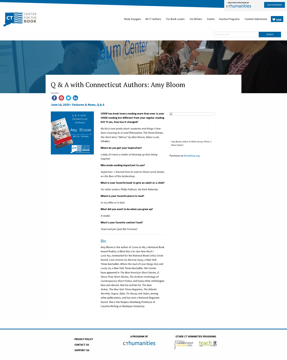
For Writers (196, 19)
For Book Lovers (175, 19)
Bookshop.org (192, 155)
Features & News (84, 105)
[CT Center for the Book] (19, 19)
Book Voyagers (132, 19)
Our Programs (274, 4)
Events (211, 19)
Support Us (81, 350)
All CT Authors (153, 19)
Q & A (100, 105)
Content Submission (256, 19)
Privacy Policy (83, 339)
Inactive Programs (229, 19)
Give (279, 19)
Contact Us (81, 344)
